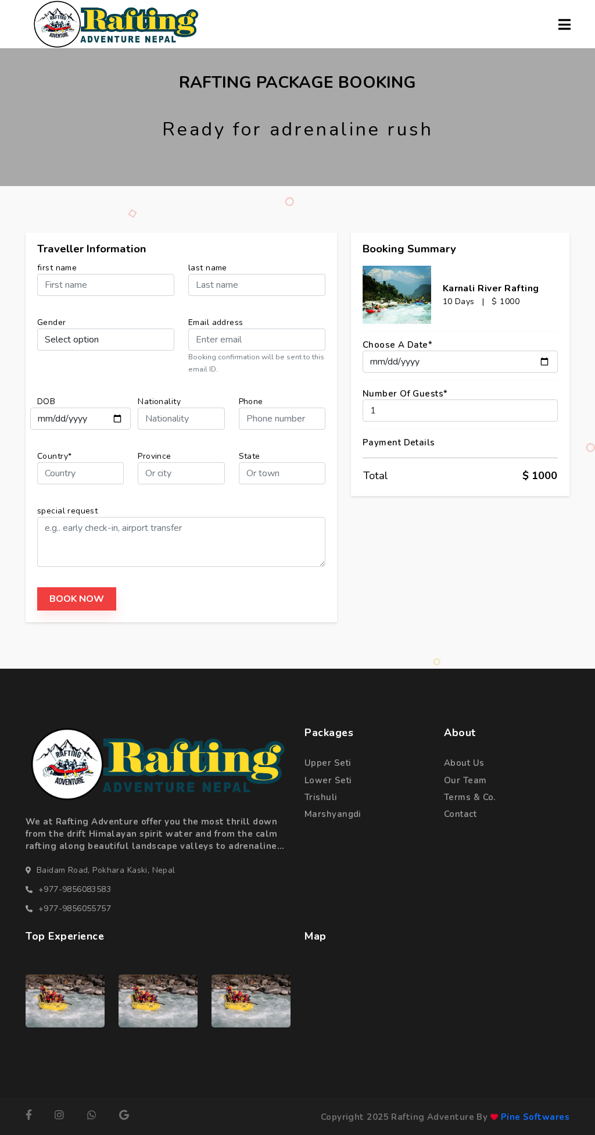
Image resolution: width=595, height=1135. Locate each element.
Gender (51, 322)
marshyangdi (332, 814)
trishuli (321, 797)
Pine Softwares (533, 1117)
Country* (54, 456)
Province (154, 456)
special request (67, 510)
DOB (46, 401)
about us (464, 763)
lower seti (328, 780)
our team (465, 780)
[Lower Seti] (251, 1000)
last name (207, 267)
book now (76, 599)
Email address (215, 322)
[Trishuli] (158, 1000)
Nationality (159, 401)
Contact (460, 814)
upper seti (327, 763)
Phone (251, 401)
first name (57, 267)
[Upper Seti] (65, 1000)
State (249, 456)
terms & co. (470, 797)
